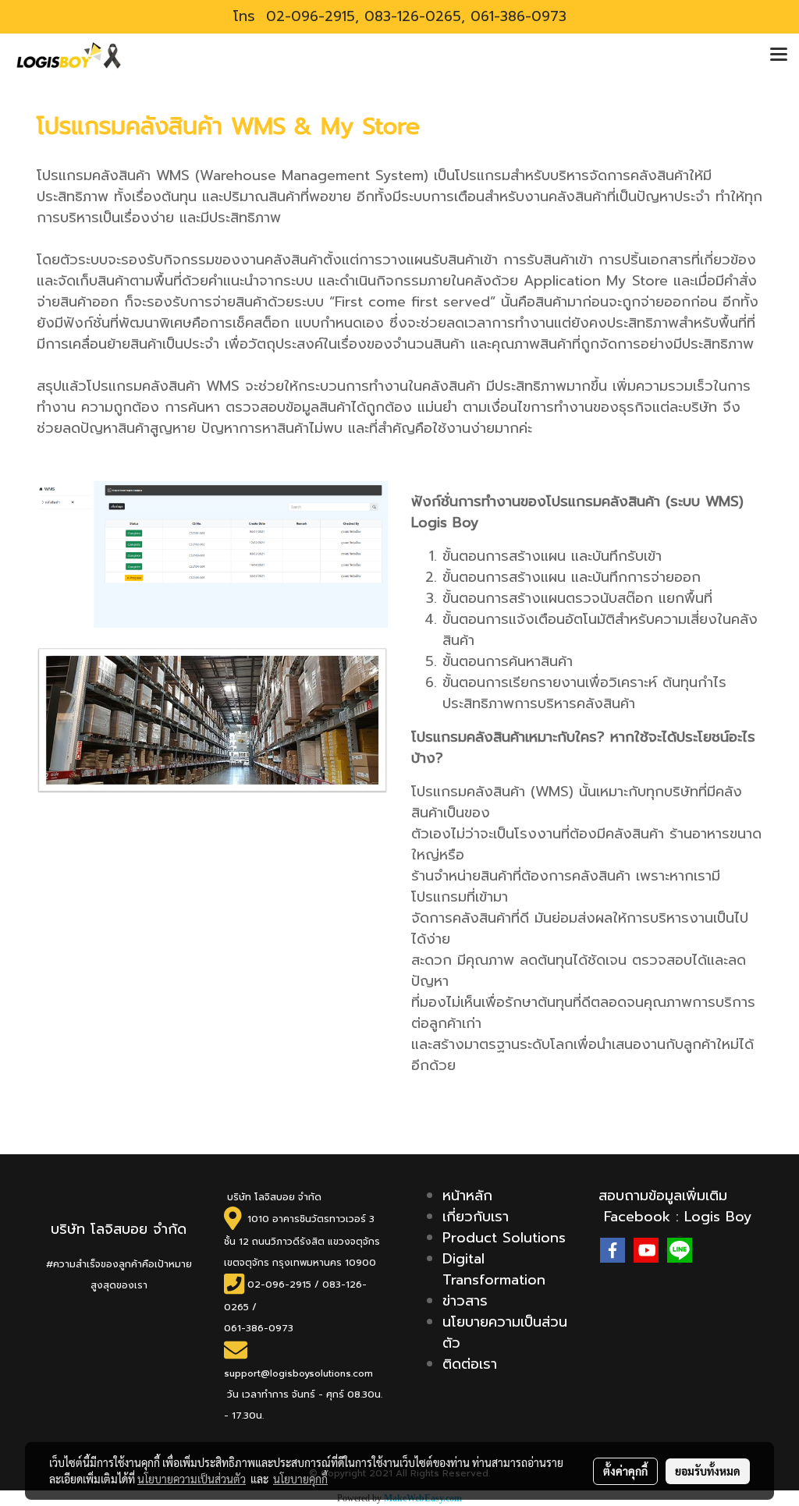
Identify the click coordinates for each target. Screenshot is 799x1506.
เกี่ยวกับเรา (475, 1217)
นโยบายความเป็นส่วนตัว (504, 1332)
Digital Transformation (493, 1269)
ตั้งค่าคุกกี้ (625, 1471)
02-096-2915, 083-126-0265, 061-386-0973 (413, 16)
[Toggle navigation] (779, 55)
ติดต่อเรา (469, 1364)
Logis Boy (718, 1217)
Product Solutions (504, 1238)
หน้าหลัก (467, 1196)
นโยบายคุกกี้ (300, 1479)
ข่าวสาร (465, 1301)
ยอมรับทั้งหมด (707, 1471)
